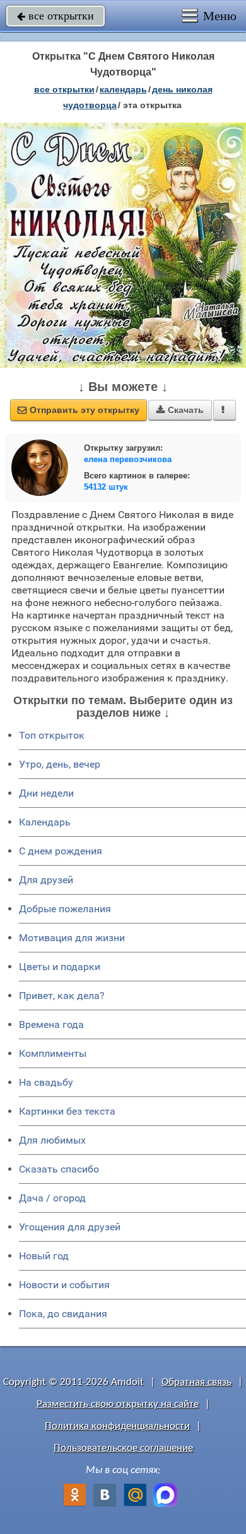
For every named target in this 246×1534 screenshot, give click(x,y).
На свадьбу (46, 1082)
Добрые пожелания (65, 909)
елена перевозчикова (128, 459)
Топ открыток (52, 735)
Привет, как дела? (62, 996)
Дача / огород (52, 1198)
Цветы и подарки (59, 967)
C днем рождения (60, 851)
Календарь (123, 89)
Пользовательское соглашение (123, 1448)
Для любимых (52, 1140)
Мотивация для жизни (72, 938)
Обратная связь (196, 1382)
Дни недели (46, 793)
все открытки (55, 15)
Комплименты (52, 1053)
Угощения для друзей (69, 1227)
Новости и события (64, 1285)
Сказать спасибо (59, 1169)
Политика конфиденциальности (117, 1426)
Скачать (180, 410)
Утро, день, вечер (59, 764)
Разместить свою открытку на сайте (118, 1404)
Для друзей (46, 880)
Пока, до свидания (63, 1314)
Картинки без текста (67, 1111)
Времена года (51, 1024)
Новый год (44, 1256)
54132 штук (106, 487)
